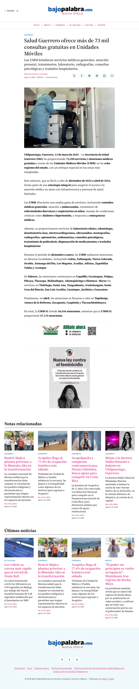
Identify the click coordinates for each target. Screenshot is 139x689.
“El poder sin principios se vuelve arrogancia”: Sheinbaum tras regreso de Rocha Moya (119, 574)
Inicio (37, 25)
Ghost (104, 679)
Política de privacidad (61, 668)
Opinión (101, 25)
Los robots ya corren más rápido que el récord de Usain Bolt (17, 570)
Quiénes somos (41, 668)
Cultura (89, 25)
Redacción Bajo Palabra (36, 74)
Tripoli (111, 679)
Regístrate (20, 668)
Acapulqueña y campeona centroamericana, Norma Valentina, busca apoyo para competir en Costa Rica (85, 469)
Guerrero (60, 25)
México (47, 25)
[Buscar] (17, 11)
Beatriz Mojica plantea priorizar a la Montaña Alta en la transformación (17, 463)
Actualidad (75, 25)
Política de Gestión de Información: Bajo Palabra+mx (99, 668)
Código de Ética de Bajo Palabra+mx (70, 671)
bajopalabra (10, 504)
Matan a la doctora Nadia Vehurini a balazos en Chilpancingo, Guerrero (118, 465)
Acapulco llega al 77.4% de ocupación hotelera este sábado (52, 463)
